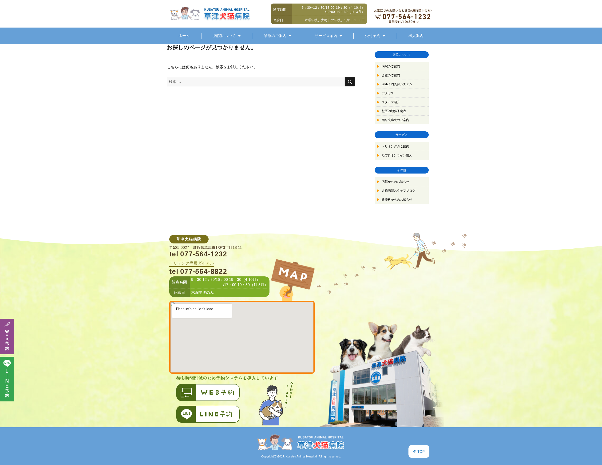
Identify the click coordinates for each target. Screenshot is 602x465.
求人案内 (416, 36)
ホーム (184, 36)
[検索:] (256, 82)
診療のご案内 (275, 36)
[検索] (350, 81)
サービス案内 (326, 36)
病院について (224, 36)
